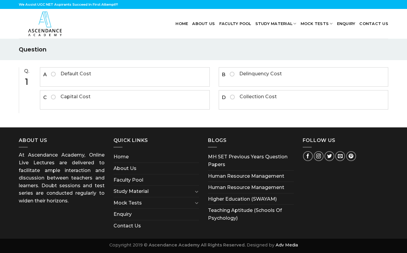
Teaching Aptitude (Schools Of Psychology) (245, 214)
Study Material (274, 23)
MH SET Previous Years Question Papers (248, 160)
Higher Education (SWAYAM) (242, 199)
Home (181, 23)
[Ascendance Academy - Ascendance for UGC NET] (46, 23)
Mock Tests (315, 23)
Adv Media (287, 245)
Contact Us (373, 23)
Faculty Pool (235, 23)
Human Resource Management (246, 176)
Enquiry (346, 23)
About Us (203, 23)
